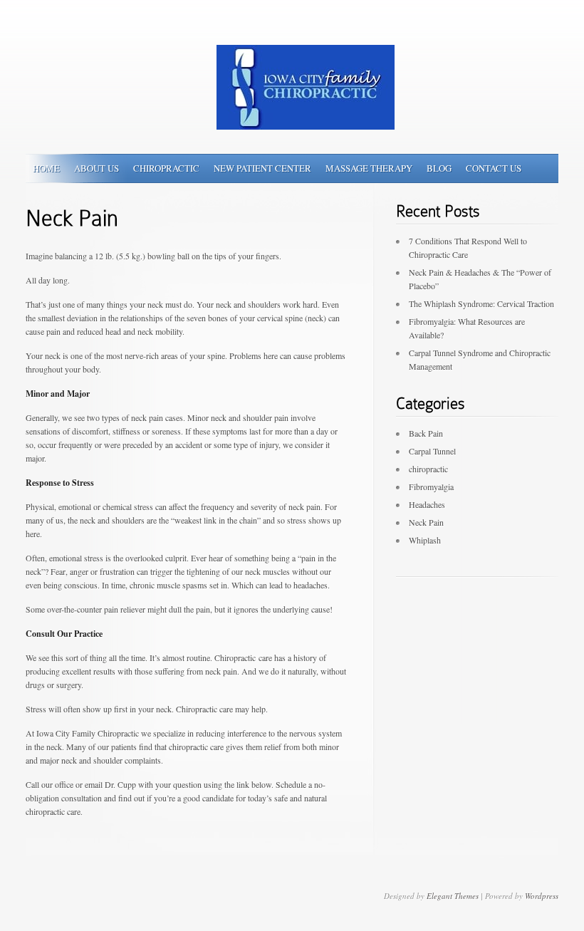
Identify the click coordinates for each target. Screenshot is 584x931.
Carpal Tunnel (432, 451)
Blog (439, 168)
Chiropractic (166, 168)
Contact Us (493, 168)
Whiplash (425, 540)
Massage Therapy (368, 168)
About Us (96, 168)
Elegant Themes (453, 895)
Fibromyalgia (431, 486)
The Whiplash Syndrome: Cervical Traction (481, 303)
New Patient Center (262, 168)
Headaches (427, 504)
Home (46, 168)
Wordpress (541, 895)
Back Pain (426, 433)
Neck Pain (426, 522)
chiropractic (428, 468)
